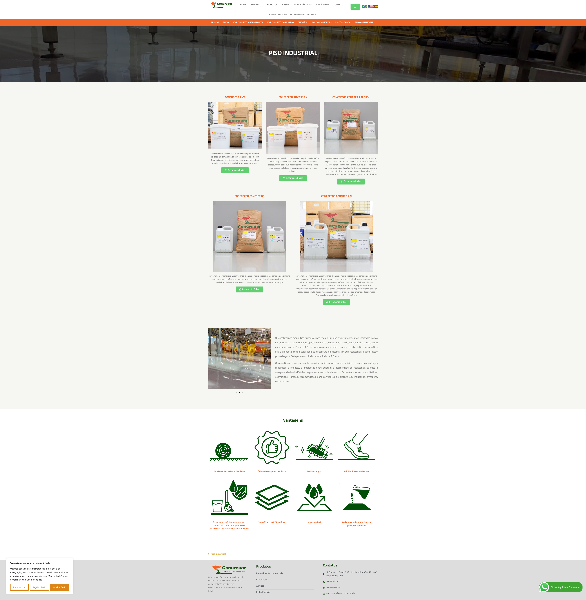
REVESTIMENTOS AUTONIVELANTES (248, 22)
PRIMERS (215, 22)
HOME (243, 5)
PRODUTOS (272, 5)
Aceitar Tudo (59, 587)
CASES (285, 5)
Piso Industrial (218, 554)
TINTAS (226, 22)
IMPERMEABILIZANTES (321, 22)
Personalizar (19, 587)
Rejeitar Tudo (39, 587)
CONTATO (338, 5)
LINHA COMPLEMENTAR (363, 22)
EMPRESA (256, 5)
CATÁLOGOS (322, 5)
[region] (39, 576)
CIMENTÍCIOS (303, 22)
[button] (212, 359)
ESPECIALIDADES (342, 22)
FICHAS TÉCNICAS (303, 5)
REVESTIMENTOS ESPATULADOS (280, 22)
